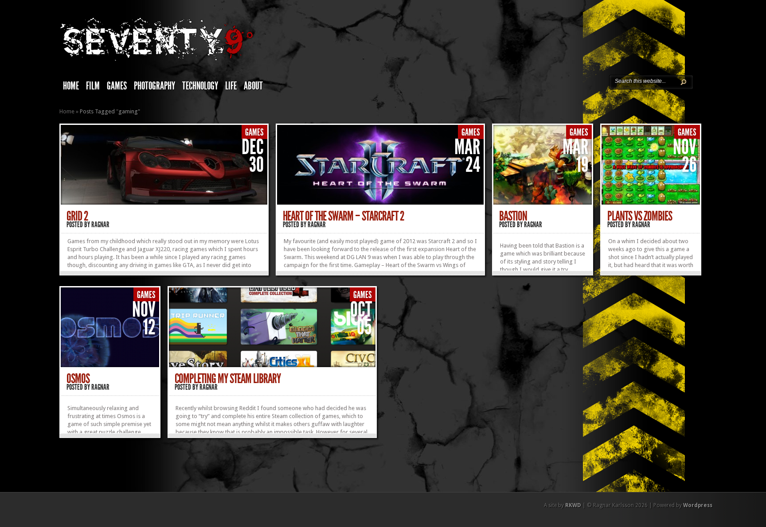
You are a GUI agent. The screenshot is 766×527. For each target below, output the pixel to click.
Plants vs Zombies (639, 216)
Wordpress (697, 505)
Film (93, 86)
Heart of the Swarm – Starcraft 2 (343, 216)
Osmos (78, 379)
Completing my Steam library (228, 379)
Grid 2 (77, 216)
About (253, 86)
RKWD (573, 505)
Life (231, 86)
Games (117, 86)
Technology (200, 86)
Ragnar (100, 224)
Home (71, 86)
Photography (154, 86)
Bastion (513, 216)
